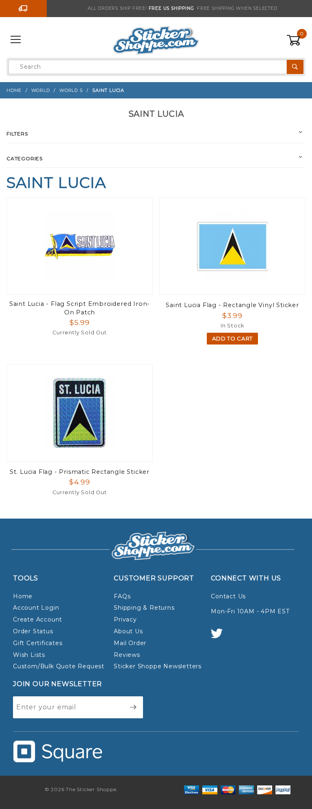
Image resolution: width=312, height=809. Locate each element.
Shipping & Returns (144, 607)
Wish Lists (29, 655)
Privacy (125, 619)
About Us (128, 631)
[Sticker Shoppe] (156, 39)
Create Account (37, 619)
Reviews (127, 655)
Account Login (36, 607)
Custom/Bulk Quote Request (58, 666)
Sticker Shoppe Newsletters (158, 666)
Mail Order (130, 643)
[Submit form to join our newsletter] (133, 707)
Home (22, 596)
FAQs (122, 596)
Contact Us (228, 596)
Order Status (33, 631)
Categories (24, 158)
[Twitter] (220, 637)
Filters (17, 134)
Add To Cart (232, 338)
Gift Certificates (38, 643)
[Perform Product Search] (295, 67)
